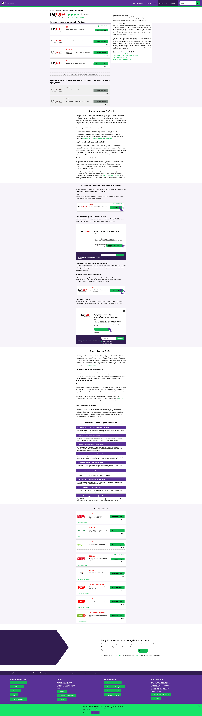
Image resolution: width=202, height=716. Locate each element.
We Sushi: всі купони (83, 579)
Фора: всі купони (82, 621)
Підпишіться (143, 651)
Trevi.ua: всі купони (83, 593)
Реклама (156, 698)
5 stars (81, 14)
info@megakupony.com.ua (161, 694)
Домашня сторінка (55, 10)
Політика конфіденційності (115, 687)
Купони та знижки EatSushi (120, 54)
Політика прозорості (113, 691)
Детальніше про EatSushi (120, 57)
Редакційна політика (113, 695)
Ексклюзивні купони (18, 683)
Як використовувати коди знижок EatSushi (125, 55)
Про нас (62, 691)
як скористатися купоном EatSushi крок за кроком (97, 138)
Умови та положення (113, 683)
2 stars (71, 14)
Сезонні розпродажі (19, 699)
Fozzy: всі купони (82, 522)
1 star (68, 14)
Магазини (65, 10)
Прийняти (95, 713)
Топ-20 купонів (17, 687)
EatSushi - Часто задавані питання (123, 59)
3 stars (75, 14)
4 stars (78, 14)
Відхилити (86, 713)
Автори (62, 699)
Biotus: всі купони (82, 537)
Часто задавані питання (67, 695)
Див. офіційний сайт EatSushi (76, 17)
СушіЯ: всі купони (82, 551)
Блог (14, 695)
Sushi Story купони (91, 365)
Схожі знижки (117, 61)
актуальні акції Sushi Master (111, 175)
